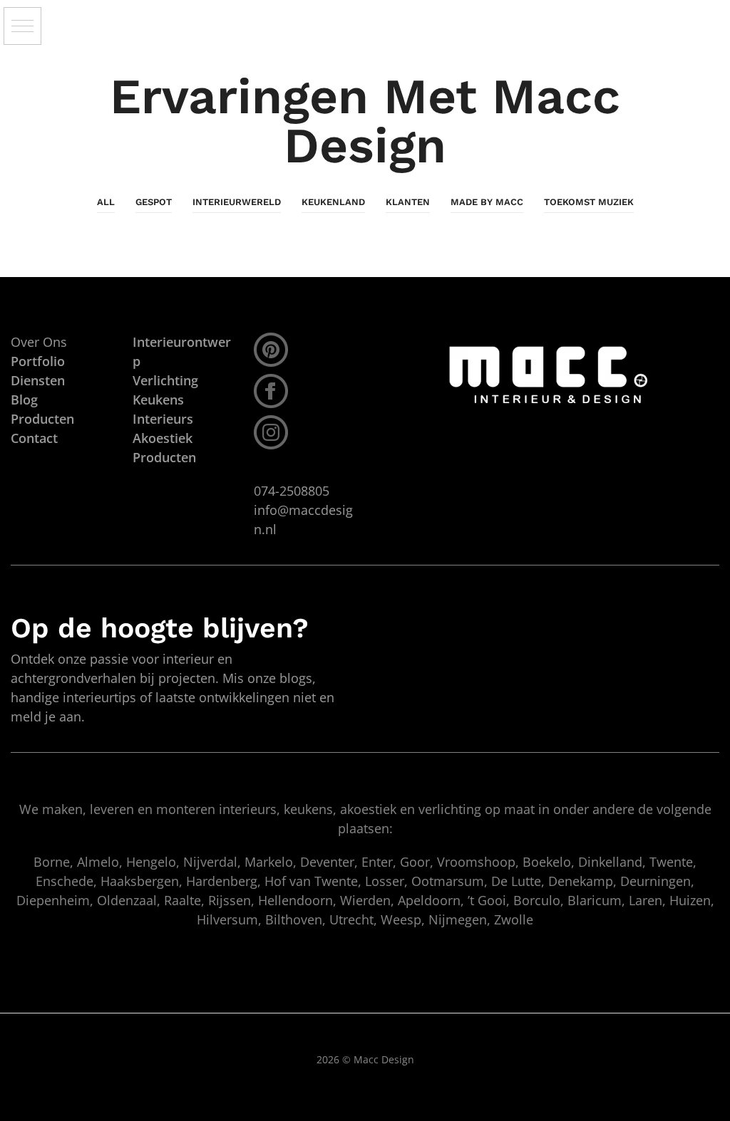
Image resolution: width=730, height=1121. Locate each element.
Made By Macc (487, 202)
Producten (164, 457)
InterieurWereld (236, 202)
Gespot (153, 202)
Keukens (158, 399)
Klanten (408, 202)
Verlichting (165, 380)
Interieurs (163, 418)
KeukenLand (333, 202)
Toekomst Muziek (589, 202)
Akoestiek (162, 438)
